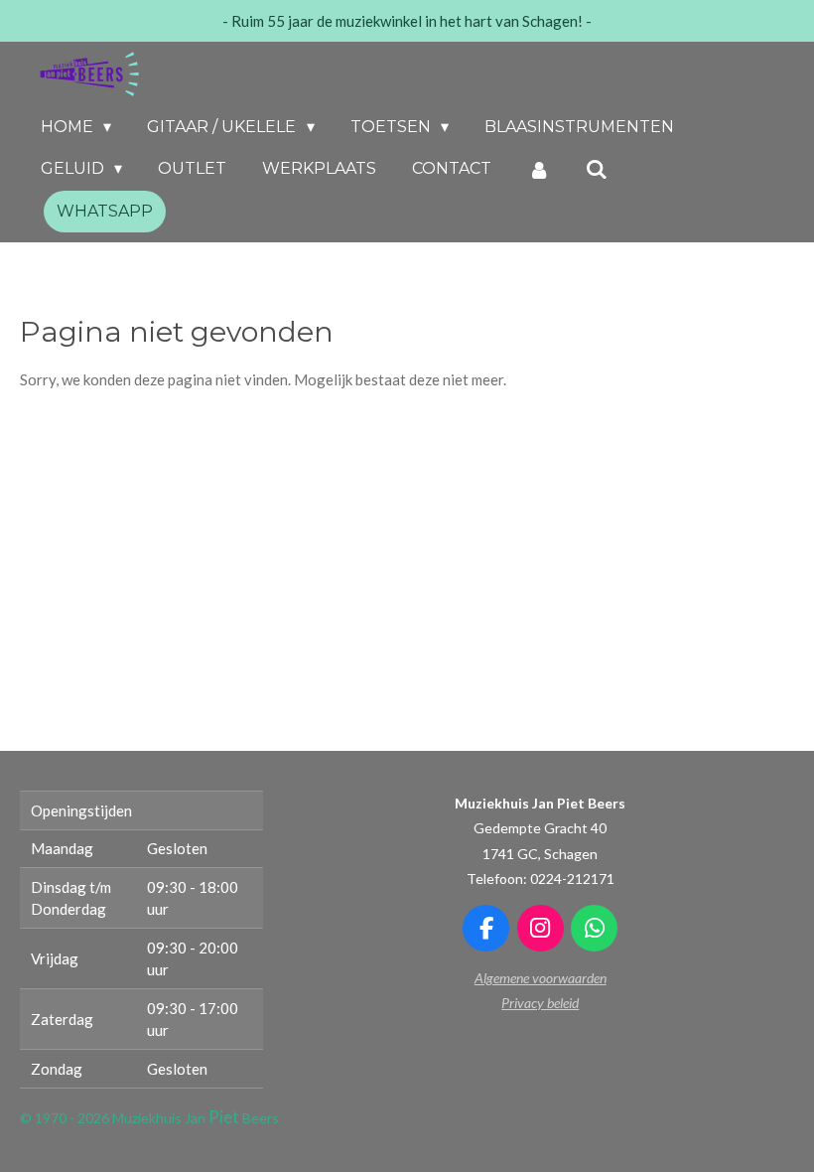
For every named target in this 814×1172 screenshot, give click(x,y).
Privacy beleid (540, 1002)
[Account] (538, 169)
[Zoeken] (596, 169)
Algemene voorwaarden (541, 977)
